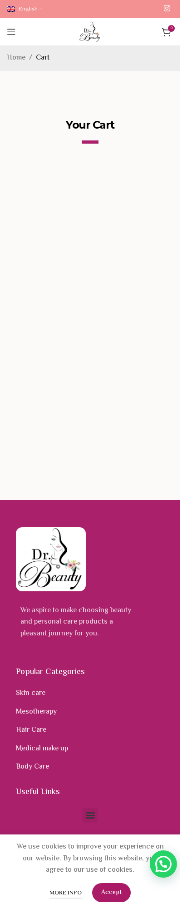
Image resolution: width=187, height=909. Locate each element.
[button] (90, 815)
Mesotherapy (36, 712)
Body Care (32, 767)
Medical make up (42, 748)
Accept (111, 893)
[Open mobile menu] (11, 32)
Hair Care (31, 730)
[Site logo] (90, 32)
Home (16, 58)
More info (66, 893)
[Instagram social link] (167, 8)
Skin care (30, 693)
